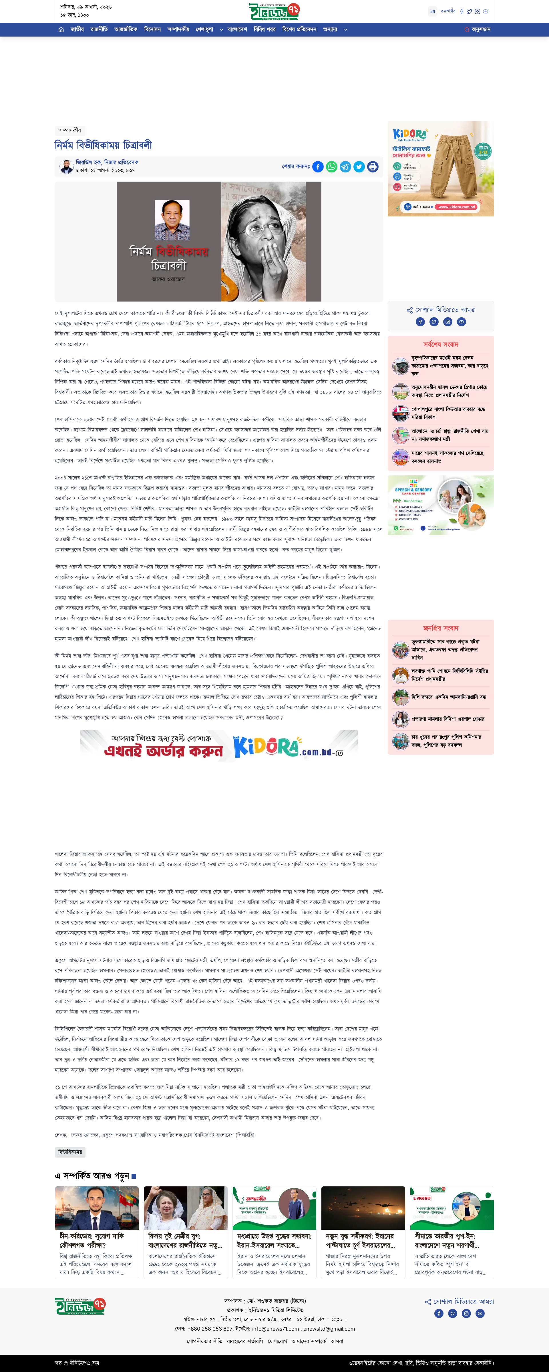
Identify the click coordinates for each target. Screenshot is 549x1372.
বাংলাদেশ (237, 30)
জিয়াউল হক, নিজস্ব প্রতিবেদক (107, 163)
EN (432, 11)
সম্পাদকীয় (178, 30)
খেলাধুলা (204, 30)
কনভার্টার (448, 11)
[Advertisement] (226, 76)
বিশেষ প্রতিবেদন (300, 30)
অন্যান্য (330, 30)
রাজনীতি (99, 30)
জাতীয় (77, 30)
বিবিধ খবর (265, 30)
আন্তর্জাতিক (126, 30)
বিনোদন (152, 30)
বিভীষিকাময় (70, 1152)
